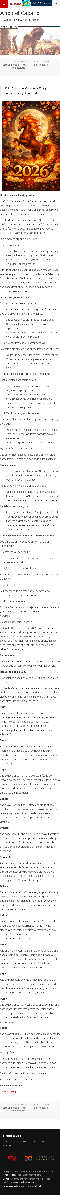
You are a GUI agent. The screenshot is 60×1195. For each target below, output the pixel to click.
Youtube (7, 1145)
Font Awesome (9, 1186)
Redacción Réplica (10, 1091)
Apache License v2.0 (25, 1182)
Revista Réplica (9, 1175)
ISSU (34, 1141)
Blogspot (22, 1141)
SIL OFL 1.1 (38, 1186)
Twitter (44, 1141)
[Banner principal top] (37, 3)
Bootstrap (7, 1179)
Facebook (7, 1141)
